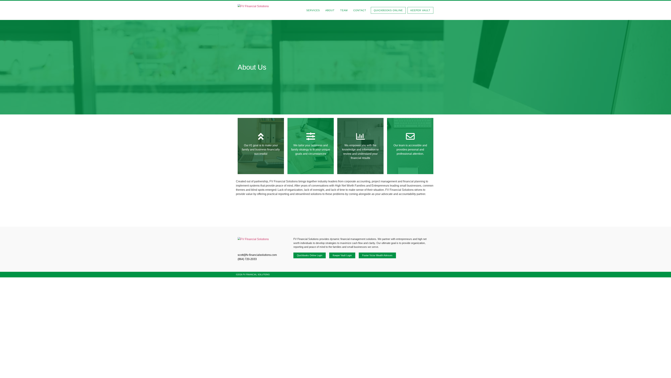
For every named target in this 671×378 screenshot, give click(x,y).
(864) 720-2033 (247, 259)
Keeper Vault (420, 10)
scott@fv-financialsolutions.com (257, 254)
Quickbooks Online (388, 10)
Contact (359, 10)
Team (344, 10)
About (330, 10)
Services (313, 10)
